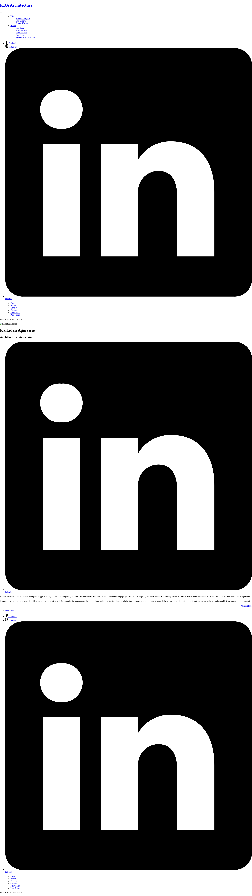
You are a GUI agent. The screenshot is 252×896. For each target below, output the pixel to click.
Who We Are (21, 30)
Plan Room (15, 315)
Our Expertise (21, 21)
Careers (13, 310)
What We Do (21, 33)
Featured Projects (23, 18)
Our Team (20, 35)
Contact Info (246, 606)
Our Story (20, 28)
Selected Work (22, 23)
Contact (13, 308)
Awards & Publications (25, 37)
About (13, 25)
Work (12, 16)
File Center (15, 312)
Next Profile (10, 611)
